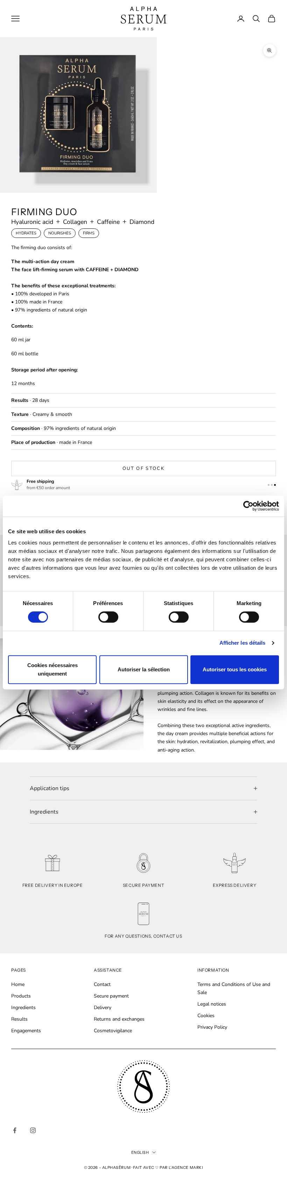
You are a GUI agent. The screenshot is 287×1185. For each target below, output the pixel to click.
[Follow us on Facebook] (14, 1130)
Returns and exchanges (119, 1019)
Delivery (102, 1007)
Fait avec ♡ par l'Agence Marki (168, 1167)
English (140, 1152)
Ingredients (23, 1007)
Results (19, 1019)
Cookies (206, 1015)
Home (17, 984)
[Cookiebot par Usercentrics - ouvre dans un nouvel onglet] (248, 506)
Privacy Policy (212, 1027)
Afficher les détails (242, 643)
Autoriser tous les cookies (235, 669)
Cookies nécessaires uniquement (52, 669)
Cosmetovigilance (113, 1030)
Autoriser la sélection (144, 669)
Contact (102, 984)
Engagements (26, 1030)
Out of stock (143, 468)
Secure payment (111, 996)
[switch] (108, 617)
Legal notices (211, 1004)
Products (21, 996)
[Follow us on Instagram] (32, 1130)
